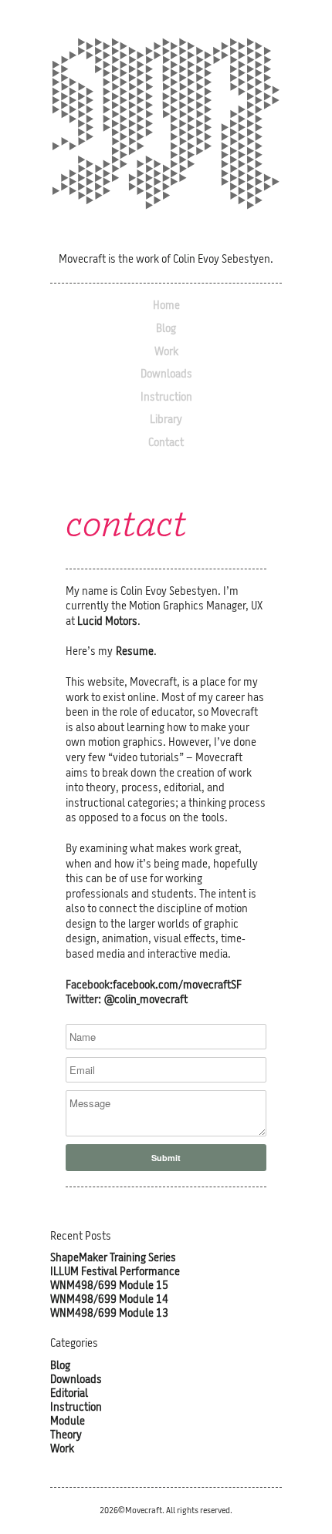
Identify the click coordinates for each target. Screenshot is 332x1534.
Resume (135, 652)
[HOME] (166, 126)
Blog (166, 329)
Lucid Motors (107, 622)
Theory (66, 1436)
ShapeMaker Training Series (113, 1258)
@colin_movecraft (146, 1000)
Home (166, 306)
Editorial (69, 1394)
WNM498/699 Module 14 (109, 1300)
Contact (166, 443)
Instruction (166, 398)
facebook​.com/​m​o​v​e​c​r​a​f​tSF (177, 986)
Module (67, 1422)
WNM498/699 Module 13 (109, 1314)
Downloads (166, 375)
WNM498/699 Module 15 (109, 1286)
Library (166, 420)
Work (166, 352)
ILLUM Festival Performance (115, 1272)
